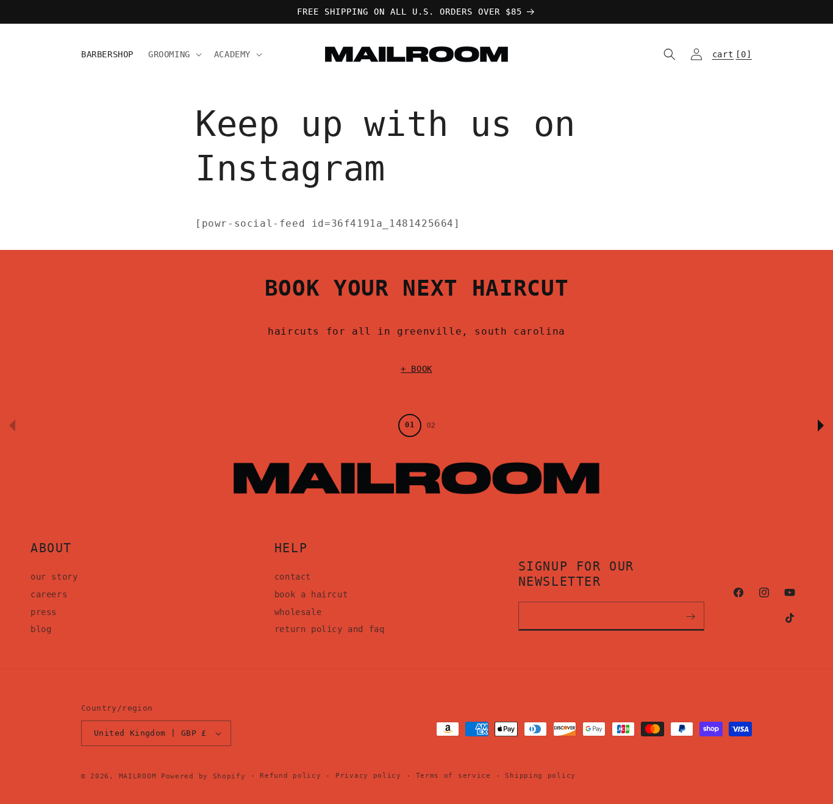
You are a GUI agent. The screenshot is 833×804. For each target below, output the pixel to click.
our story (53, 577)
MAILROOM (138, 776)
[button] (174, 54)
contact (292, 577)
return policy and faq (329, 629)
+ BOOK (416, 369)
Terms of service (453, 776)
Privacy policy (368, 776)
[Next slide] (821, 425)
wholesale (297, 612)
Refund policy (290, 776)
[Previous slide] (12, 425)
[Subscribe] (690, 616)
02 (431, 425)
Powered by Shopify (203, 776)
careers (48, 594)
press (43, 612)
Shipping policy (540, 776)
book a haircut (311, 594)
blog (40, 629)
